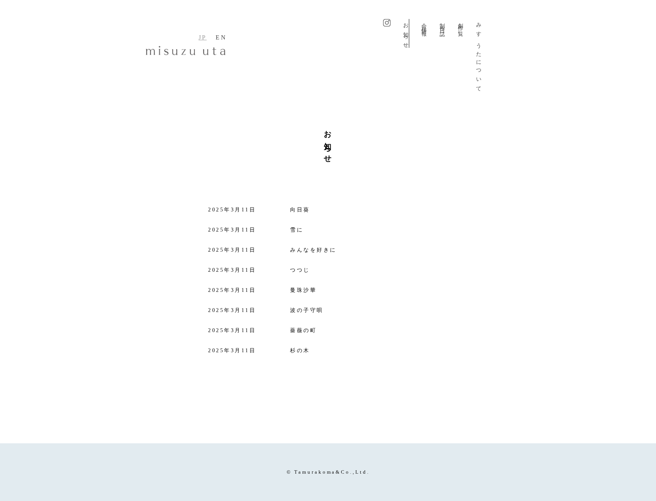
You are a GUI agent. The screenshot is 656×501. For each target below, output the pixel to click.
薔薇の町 (303, 330)
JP (203, 37)
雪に (296, 230)
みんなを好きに (313, 250)
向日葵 (300, 210)
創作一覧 (460, 24)
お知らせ (405, 33)
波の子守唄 (306, 310)
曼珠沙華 (303, 290)
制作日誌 (442, 24)
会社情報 (424, 24)
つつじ (300, 270)
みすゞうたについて (478, 55)
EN (221, 37)
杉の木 (300, 350)
